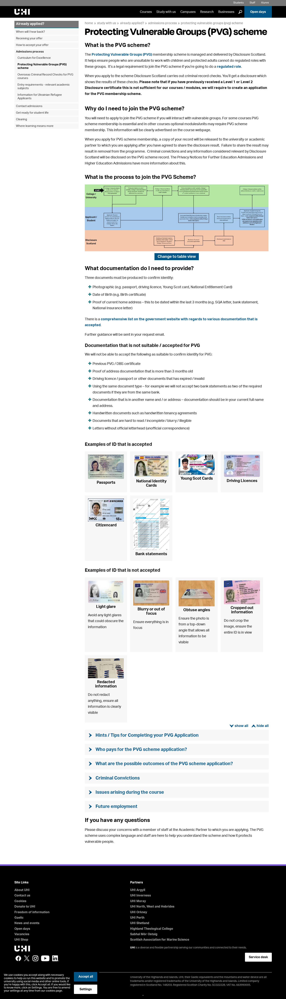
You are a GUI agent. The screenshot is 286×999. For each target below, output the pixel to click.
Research (207, 11)
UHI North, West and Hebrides (152, 906)
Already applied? (132, 23)
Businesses (226, 11)
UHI (132, 947)
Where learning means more (35, 126)
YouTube (45, 958)
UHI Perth (137, 917)
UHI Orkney (138, 912)
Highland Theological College (151, 928)
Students (238, 3)
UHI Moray (138, 901)
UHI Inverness (140, 895)
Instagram (35, 958)
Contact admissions (29, 106)
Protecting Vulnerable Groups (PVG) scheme (212, 23)
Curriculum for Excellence (34, 57)
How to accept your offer (32, 45)
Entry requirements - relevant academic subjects (44, 86)
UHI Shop (21, 939)
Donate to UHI (24, 906)
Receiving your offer (29, 38)
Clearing (21, 119)
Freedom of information (31, 912)
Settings (86, 989)
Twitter (27, 958)
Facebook (18, 958)
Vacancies (21, 934)
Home (89, 23)
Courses (146, 11)
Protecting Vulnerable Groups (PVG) (122, 54)
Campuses (188, 11)
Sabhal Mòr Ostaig (143, 934)
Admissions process (162, 23)
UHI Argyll (137, 890)
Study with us (166, 11)
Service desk (258, 957)
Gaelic (19, 917)
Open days (258, 11)
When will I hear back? (30, 31)
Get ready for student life (32, 112)
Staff (252, 3)
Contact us (22, 895)
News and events (26, 923)
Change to (177, 257)
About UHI (22, 890)
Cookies (20, 901)
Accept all (85, 976)
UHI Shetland (139, 923)
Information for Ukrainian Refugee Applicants (40, 96)
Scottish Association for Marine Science (159, 939)
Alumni (265, 3)
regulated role (229, 66)
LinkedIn (55, 958)
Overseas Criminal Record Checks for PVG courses (45, 76)
